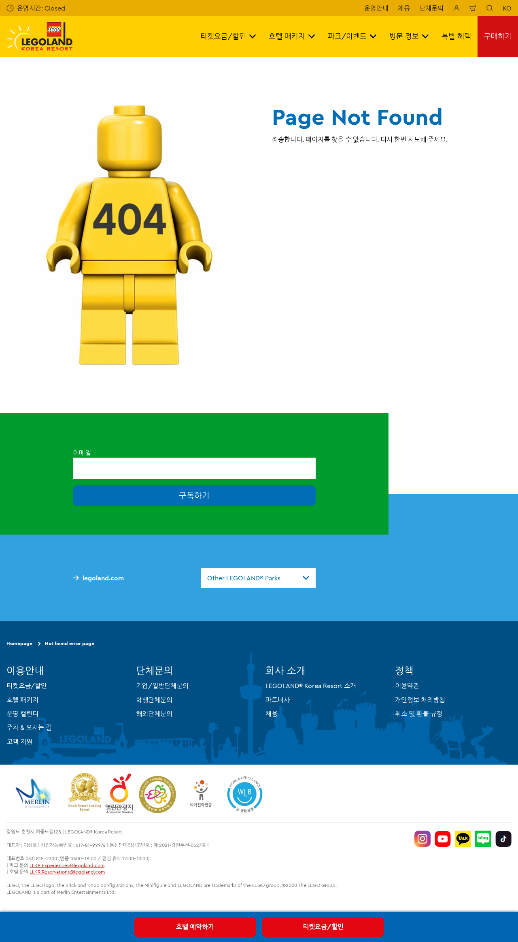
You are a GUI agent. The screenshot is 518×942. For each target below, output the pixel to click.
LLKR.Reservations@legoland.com (67, 872)
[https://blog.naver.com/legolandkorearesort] (483, 839)
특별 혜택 (456, 36)
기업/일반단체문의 (162, 686)
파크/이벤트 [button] (347, 36)
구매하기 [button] (498, 36)
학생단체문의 (154, 700)
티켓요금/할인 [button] (223, 36)
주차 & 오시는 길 (29, 727)
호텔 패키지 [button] (287, 36)
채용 (404, 8)
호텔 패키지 (22, 700)
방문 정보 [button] (404, 36)
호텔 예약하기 (195, 927)
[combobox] (258, 578)
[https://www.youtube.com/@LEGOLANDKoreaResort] (443, 839)
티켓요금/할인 (323, 927)
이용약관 (407, 686)
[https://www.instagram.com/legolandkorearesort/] (422, 839)
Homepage (19, 643)
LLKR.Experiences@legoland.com (67, 865)
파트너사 (277, 700)
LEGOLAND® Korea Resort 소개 (310, 686)
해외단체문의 (154, 714)
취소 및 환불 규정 (418, 714)
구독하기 (194, 495)
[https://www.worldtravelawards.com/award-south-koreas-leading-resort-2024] (84, 793)
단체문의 (431, 8)
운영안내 (376, 8)
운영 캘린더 (22, 714)
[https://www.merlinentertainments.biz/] (35, 793)
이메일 (82, 453)
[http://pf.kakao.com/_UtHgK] (463, 839)
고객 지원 (19, 741)
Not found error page (69, 643)
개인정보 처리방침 (420, 700)
